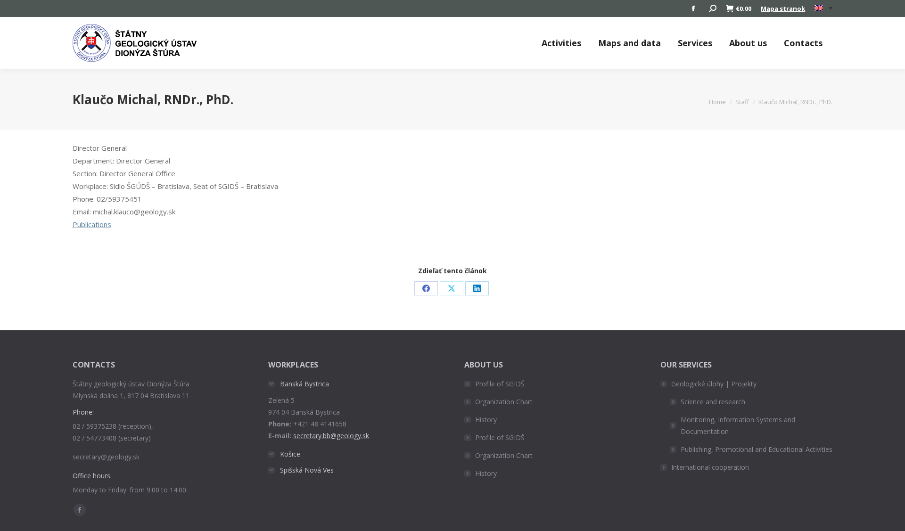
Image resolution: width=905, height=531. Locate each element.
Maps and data (629, 43)
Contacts (803, 43)
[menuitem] (823, 8)
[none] (823, 8)
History (486, 419)
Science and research (713, 401)
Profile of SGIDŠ (500, 383)
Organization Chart (504, 401)
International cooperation (710, 467)
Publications (92, 224)
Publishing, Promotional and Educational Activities (756, 449)
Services (695, 43)
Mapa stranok (783, 8)
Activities (561, 43)
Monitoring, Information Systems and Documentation (738, 425)
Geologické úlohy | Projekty (714, 383)
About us (748, 43)
